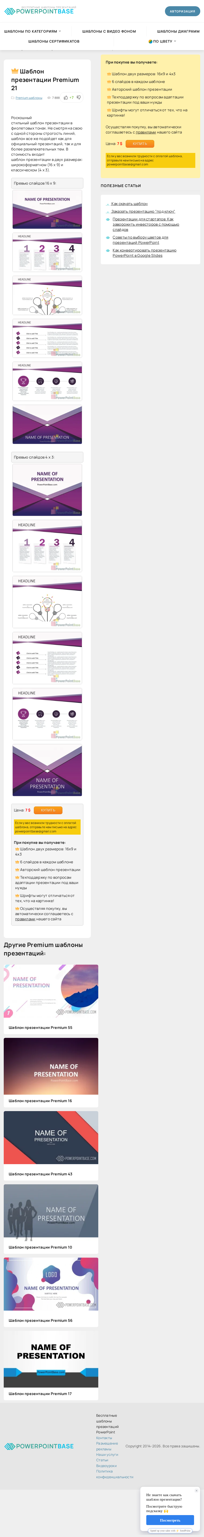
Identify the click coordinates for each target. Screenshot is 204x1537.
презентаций (50, 143)
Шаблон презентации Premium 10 (40, 1247)
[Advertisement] (150, 315)
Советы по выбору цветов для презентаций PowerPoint (140, 240)
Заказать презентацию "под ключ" (143, 211)
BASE (45, 10)
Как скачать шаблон (129, 203)
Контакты (104, 1437)
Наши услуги (107, 1454)
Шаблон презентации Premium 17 (40, 1393)
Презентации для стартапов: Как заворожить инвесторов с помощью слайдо (146, 224)
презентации (57, 123)
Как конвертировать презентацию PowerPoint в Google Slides (144, 253)
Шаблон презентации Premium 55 (41, 1027)
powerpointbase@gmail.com (35, 831)
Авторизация (182, 11)
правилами (25, 919)
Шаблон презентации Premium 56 (41, 1320)
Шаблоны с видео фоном (109, 31)
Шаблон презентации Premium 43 (41, 1174)
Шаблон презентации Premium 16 (40, 1100)
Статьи (102, 1460)
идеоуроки (106, 1465)
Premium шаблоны (29, 98)
